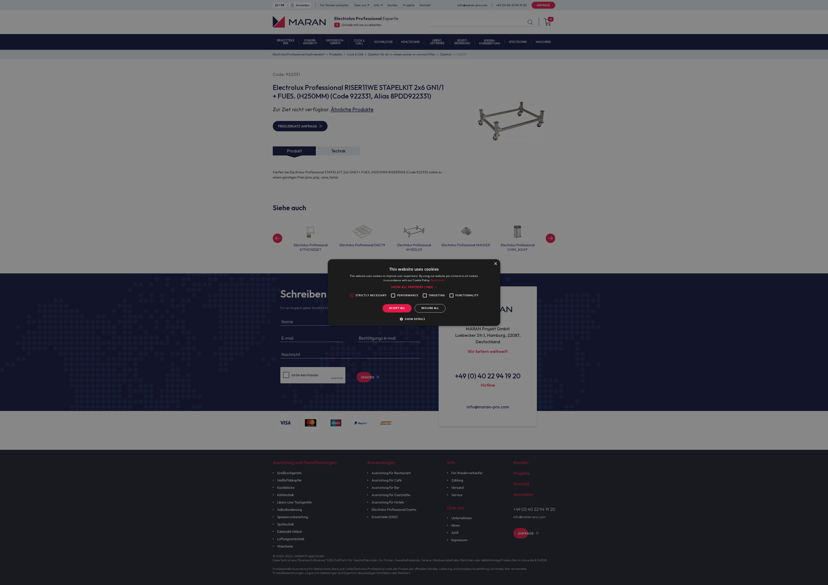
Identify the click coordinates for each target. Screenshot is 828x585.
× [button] (495, 263)
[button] (414, 287)
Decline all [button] (430, 308)
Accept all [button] (397, 308)
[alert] (414, 292)
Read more (438, 280)
